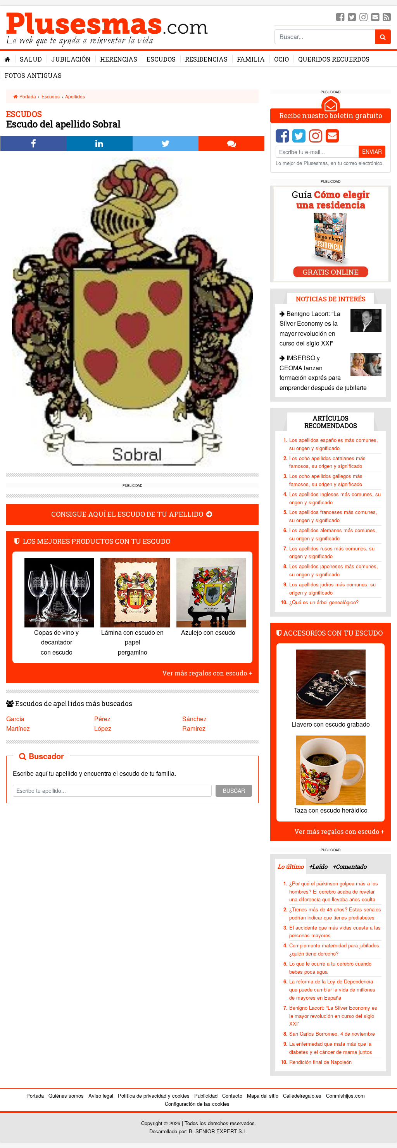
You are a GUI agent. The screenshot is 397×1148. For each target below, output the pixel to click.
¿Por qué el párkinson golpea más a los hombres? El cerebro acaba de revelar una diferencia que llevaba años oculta (333, 891)
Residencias (206, 59)
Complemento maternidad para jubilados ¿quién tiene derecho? (334, 949)
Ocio (281, 59)
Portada (27, 96)
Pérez (102, 718)
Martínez (18, 728)
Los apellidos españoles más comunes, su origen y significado (333, 444)
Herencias (118, 59)
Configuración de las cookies (197, 1103)
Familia (251, 59)
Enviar (372, 151)
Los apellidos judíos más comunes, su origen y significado (332, 588)
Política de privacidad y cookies (154, 1095)
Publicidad (205, 1095)
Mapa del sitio (262, 1095)
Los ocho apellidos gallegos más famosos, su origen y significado (325, 480)
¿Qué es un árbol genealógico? (324, 602)
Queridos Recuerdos (333, 59)
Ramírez (193, 728)
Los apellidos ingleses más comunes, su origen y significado (335, 498)
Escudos (161, 59)
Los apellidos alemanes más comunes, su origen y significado (333, 534)
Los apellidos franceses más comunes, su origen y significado (333, 516)
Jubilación (71, 59)
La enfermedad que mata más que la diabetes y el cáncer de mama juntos (330, 1047)
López (102, 728)
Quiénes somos (66, 1095)
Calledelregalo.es (302, 1095)
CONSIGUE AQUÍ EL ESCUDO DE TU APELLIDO (128, 514)
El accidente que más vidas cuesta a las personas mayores (335, 931)
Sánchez (194, 718)
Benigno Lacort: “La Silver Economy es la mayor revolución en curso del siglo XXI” (333, 1016)
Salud (31, 59)
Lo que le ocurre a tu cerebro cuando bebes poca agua (330, 967)
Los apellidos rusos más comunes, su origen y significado (332, 552)
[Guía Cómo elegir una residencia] (331, 233)
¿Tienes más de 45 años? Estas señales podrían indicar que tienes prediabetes (335, 913)
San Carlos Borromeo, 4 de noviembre (332, 1033)
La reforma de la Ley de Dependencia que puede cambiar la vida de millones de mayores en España (332, 989)
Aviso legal (100, 1095)
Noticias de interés (331, 299)
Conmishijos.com (345, 1095)
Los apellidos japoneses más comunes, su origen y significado (333, 570)
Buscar (234, 790)
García (15, 718)
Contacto (232, 1095)
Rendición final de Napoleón (320, 1062)
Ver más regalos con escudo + (207, 673)
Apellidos (75, 96)
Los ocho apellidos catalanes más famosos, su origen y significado (327, 462)
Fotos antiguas (33, 75)
